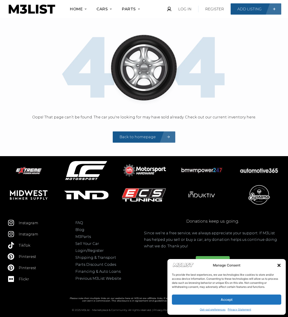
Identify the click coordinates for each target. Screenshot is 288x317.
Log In (184, 9)
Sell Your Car (87, 244)
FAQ (79, 223)
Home (76, 9)
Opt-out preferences (212, 309)
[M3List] (31, 9)
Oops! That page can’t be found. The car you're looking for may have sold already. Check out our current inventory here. (144, 117)
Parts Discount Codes (95, 264)
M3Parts (83, 237)
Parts (129, 9)
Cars (102, 9)
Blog (79, 230)
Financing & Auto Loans (98, 271)
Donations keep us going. (212, 221)
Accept (227, 299)
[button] (279, 265)
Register (214, 9)
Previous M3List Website (98, 278)
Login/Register (89, 250)
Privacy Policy (162, 310)
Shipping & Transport (95, 257)
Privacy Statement (239, 309)
